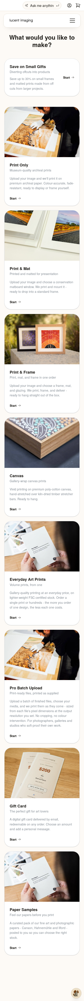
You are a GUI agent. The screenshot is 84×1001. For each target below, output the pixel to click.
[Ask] (57, 5)
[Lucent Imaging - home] (21, 20)
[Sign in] (69, 5)
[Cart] (78, 5)
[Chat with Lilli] (76, 993)
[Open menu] (72, 20)
